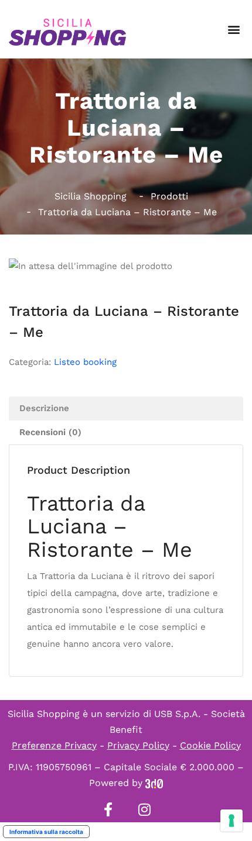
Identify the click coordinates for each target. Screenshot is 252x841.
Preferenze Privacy (54, 745)
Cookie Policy (210, 745)
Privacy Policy (138, 745)
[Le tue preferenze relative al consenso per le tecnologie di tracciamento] (231, 820)
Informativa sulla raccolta (46, 831)
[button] (233, 29)
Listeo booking (85, 362)
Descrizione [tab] (44, 408)
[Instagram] (144, 809)
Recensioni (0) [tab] (50, 432)
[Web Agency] (154, 782)
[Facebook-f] (108, 809)
